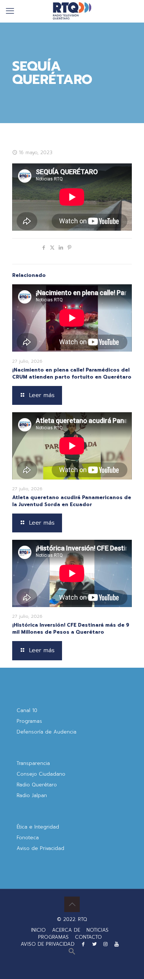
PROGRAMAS (53, 937)
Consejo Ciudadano (41, 774)
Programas (29, 721)
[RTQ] (72, 11)
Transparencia (33, 763)
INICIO (38, 930)
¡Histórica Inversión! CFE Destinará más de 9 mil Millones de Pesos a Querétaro (70, 628)
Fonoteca (28, 837)
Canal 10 (27, 710)
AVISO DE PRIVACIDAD (48, 944)
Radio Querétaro (37, 784)
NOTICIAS (97, 930)
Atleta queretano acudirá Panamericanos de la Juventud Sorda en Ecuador (71, 501)
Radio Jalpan (32, 795)
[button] (72, 953)
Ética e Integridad (38, 826)
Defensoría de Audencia (46, 731)
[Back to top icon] (72, 904)
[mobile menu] (10, 11)
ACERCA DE (66, 930)
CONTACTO (88, 937)
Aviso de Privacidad (40, 848)
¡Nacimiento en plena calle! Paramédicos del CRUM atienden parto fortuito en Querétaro (71, 373)
